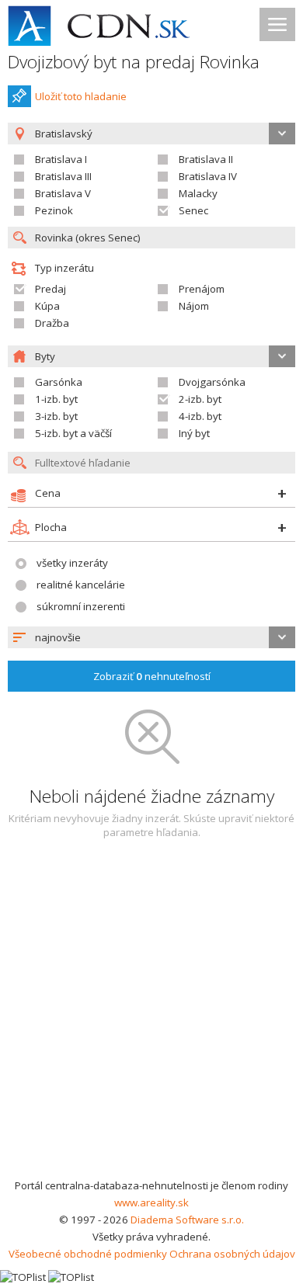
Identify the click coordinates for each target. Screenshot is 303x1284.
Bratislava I (61, 159)
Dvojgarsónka (212, 382)
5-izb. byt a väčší (73, 433)
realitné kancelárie (81, 585)
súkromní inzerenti (81, 606)
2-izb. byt (200, 399)
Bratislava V (63, 193)
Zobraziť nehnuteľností (152, 676)
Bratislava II (206, 159)
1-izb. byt (56, 399)
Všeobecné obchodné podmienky (88, 1254)
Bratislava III (63, 176)
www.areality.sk (151, 1202)
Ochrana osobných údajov (232, 1254)
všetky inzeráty (72, 563)
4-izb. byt (200, 416)
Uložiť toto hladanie (81, 96)
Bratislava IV (208, 176)
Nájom (194, 306)
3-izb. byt (56, 416)
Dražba (52, 323)
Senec (193, 210)
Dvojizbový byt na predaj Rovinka (133, 62)
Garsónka (58, 382)
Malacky (198, 193)
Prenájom (202, 289)
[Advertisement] (151, 1017)
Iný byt (194, 433)
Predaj (50, 289)
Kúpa (47, 306)
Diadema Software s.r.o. (187, 1220)
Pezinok (54, 210)
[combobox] (151, 637)
